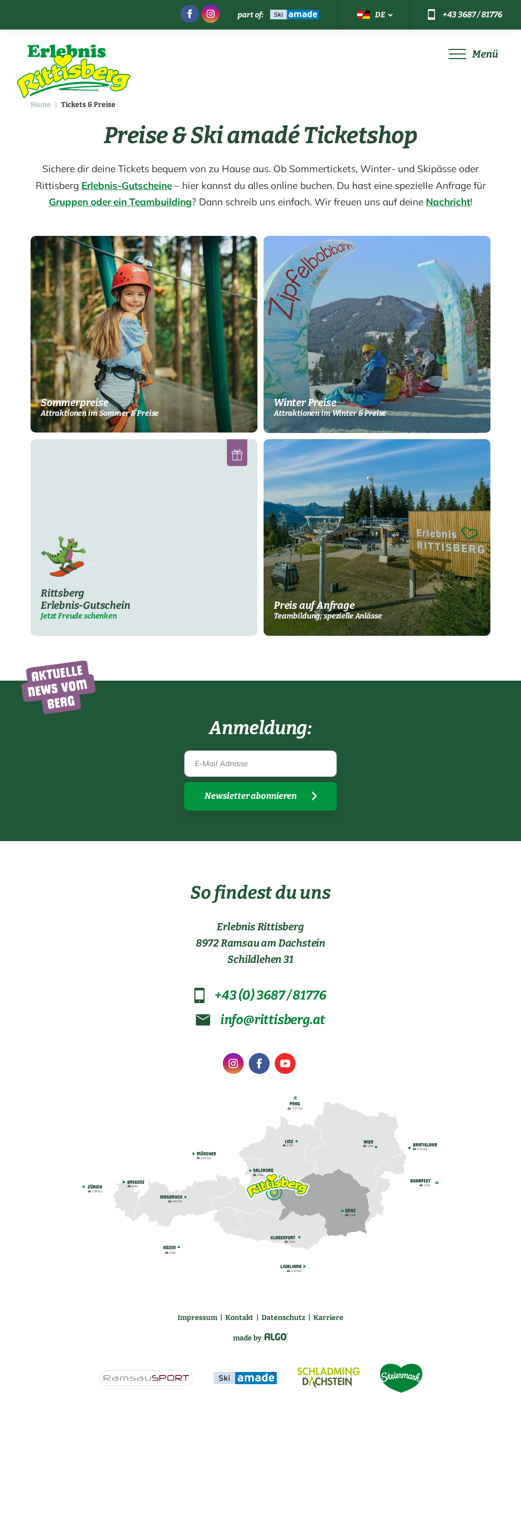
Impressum (197, 1317)
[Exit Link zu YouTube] (285, 1065)
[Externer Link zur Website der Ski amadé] (245, 1379)
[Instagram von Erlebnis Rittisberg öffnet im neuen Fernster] (233, 1065)
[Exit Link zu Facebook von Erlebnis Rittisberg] (259, 1065)
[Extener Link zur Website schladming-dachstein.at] (328, 1379)
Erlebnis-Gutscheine (126, 185)
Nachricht (448, 202)
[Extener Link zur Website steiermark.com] (401, 1380)
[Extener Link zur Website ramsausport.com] (146, 1379)
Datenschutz (283, 1317)
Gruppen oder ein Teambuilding (120, 202)
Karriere (328, 1317)
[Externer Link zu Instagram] (210, 15)
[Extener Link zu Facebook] (190, 15)
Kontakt (239, 1317)
